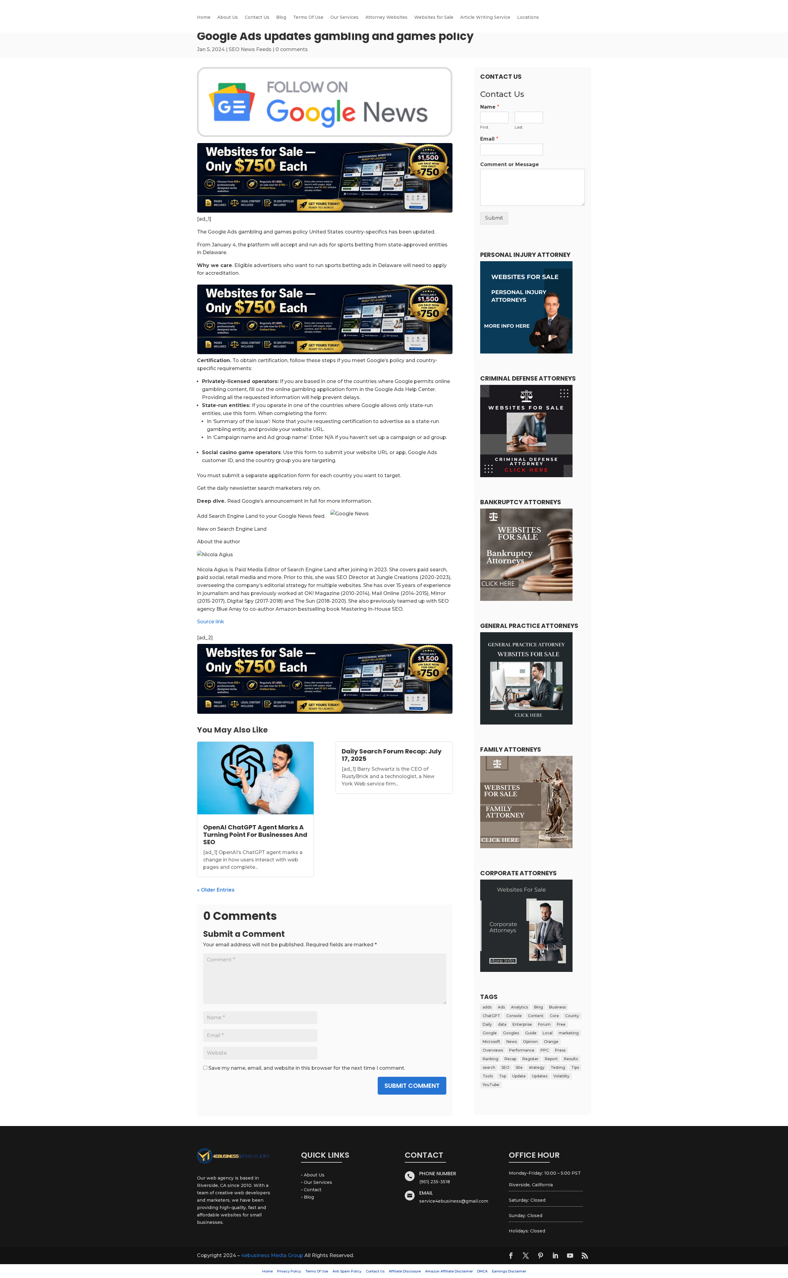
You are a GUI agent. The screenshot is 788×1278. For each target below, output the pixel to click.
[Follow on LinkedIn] (555, 1255)
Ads (501, 1007)
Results (571, 1058)
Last (519, 127)
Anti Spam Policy (346, 1271)
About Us (227, 17)
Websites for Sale (433, 17)
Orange (551, 1041)
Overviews (493, 1050)
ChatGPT (491, 1015)
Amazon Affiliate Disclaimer (449, 1271)
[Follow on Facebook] (511, 1255)
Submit (494, 218)
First (484, 127)
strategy (537, 1067)
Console (514, 1015)
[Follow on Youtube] (570, 1255)
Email (489, 139)
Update (519, 1076)
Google (490, 1033)
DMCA (482, 1271)
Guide (531, 1033)
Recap (510, 1058)
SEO (505, 1067)
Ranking (490, 1058)
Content (536, 1015)
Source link (210, 622)
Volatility (561, 1076)
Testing (558, 1067)
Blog (281, 17)
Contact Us (257, 17)
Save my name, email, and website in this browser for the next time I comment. (306, 1068)
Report (551, 1058)
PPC (545, 1050)
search (489, 1067)
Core (554, 1015)
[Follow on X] (526, 1255)
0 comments (291, 49)
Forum (544, 1024)
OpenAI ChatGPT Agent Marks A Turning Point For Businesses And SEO (255, 834)
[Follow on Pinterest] (540, 1255)
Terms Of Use (308, 17)
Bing (538, 1007)
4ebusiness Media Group (272, 1255)
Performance (521, 1050)
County (572, 1015)
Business (557, 1007)
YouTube (491, 1084)
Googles (511, 1033)
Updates (539, 1076)
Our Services (344, 17)
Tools (488, 1076)
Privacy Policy (289, 1271)
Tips (575, 1067)
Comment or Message (509, 164)
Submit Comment (412, 1085)
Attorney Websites (386, 17)
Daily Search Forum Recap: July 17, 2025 (392, 755)
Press (560, 1050)
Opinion (530, 1041)
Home (204, 17)
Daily (487, 1024)
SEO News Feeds (250, 49)
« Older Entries (216, 890)
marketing (569, 1033)
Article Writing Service (485, 17)
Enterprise (522, 1024)
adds (487, 1007)
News (511, 1041)
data (502, 1024)
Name (489, 107)
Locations (528, 17)
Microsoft (491, 1041)
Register (530, 1058)
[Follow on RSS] (585, 1255)
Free (561, 1024)
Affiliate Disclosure (405, 1271)
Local (548, 1033)
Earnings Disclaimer (509, 1271)
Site (519, 1067)
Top (502, 1076)
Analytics (519, 1007)
